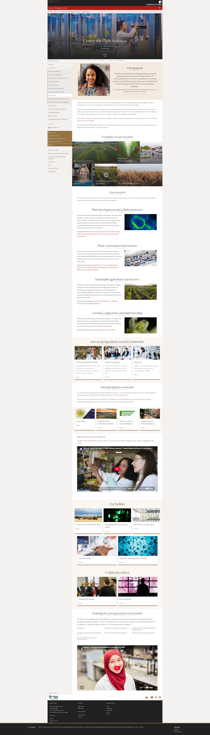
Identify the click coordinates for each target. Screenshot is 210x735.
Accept (177, 727)
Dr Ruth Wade (97, 301)
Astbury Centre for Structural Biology (126, 422)
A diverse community (112, 362)
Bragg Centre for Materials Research (148, 422)
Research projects (56, 142)
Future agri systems (53, 81)
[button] (160, 8)
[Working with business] (96, 587)
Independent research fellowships (57, 109)
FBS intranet (81, 708)
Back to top (52, 693)
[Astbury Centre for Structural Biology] (128, 414)
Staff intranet (81, 706)
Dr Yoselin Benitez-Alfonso (101, 232)
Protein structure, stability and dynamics (58, 99)
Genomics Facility (84, 558)
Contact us (85, 12)
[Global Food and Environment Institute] (106, 414)
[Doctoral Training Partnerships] (88, 353)
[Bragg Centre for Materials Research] (150, 414)
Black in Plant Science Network (89, 441)
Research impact (52, 105)
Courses (51, 719)
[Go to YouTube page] (152, 697)
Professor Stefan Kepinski (91, 234)
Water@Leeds (52, 171)
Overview (50, 64)
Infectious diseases (53, 85)
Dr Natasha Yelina (98, 330)
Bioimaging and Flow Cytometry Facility (116, 525)
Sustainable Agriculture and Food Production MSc (86, 639)
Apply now (138, 362)
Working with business (54, 112)
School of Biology (86, 118)
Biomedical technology (54, 71)
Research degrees (125, 599)
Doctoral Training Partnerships (87, 362)
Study (55, 12)
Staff (51, 145)
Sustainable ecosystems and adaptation (58, 102)
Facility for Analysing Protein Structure (133, 558)
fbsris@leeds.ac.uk (55, 127)
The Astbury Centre (53, 168)
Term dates (109, 708)
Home (50, 12)
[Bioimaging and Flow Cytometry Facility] (117, 515)
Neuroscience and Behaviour (56, 88)
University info (81, 715)
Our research (51, 68)
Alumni (51, 722)
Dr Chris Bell (86, 267)
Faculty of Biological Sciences (58, 8)
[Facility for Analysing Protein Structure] (138, 546)
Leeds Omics (51, 162)
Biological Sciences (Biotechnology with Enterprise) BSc (143, 629)
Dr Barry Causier (104, 234)
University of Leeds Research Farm (88, 524)
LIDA (49, 165)
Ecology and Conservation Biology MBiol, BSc (89, 634)
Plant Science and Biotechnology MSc (115, 633)
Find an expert (105, 36)
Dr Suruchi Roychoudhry (90, 270)
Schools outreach (54, 720)
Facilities (53, 132)
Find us (108, 712)
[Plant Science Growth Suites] (146, 515)
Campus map (109, 710)
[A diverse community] (117, 353)
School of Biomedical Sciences (56, 710)
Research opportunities (58, 139)
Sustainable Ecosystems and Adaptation (119, 399)
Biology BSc (80, 628)
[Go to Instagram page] (159, 697)
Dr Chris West (111, 330)
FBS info (80, 717)
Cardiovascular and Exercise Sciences (58, 78)
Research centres (52, 116)
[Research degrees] (138, 587)
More (94, 152)
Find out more (178, 731)
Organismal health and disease (56, 92)
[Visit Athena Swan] (53, 697)
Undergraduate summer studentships (58, 119)
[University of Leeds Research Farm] (88, 515)
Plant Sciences (52, 95)
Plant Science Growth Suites (144, 524)
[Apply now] (146, 353)
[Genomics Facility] (96, 546)
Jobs (108, 706)
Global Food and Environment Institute (58, 153)
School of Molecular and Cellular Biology (59, 712)
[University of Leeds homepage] (154, 3)
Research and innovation (67, 12)
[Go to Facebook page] (156, 697)
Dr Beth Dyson (106, 301)
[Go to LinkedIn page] (146, 697)
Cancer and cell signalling (54, 75)
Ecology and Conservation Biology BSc (115, 628)
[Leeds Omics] (85, 414)
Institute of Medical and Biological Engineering (57, 157)
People (78, 12)
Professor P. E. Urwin (99, 265)
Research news (55, 135)
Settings (176, 729)
